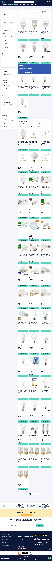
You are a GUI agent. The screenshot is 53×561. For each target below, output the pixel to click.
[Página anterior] (28, 494)
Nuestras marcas (21, 539)
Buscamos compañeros (6, 543)
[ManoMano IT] (21, 548)
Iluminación (5, 8)
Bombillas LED (13, 8)
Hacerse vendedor (5, 542)
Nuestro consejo (21, 534)
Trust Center (37, 558)
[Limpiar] (33, 2)
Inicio (2, 8)
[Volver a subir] (49, 548)
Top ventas (20, 542)
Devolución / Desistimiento (6, 536)
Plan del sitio (12, 558)
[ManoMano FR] (19, 548)
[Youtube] (42, 544)
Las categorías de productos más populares (25, 536)
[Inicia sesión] (47, 2)
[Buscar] (14, 2)
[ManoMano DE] (26, 548)
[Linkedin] (35, 544)
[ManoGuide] (49, 558)
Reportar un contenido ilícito (7, 540)
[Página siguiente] (40, 494)
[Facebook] (37, 544)
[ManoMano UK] (24, 548)
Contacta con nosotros (5, 539)
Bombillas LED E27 (18, 8)
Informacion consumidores (21, 559)
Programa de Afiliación (5, 545)
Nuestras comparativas (22, 537)
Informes (28, 559)
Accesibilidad (33, 559)
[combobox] (46, 12)
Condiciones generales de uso (45, 558)
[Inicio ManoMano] (6, 2)
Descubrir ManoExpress (22, 543)
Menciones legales (19, 558)
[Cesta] (50, 2)
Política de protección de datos (28, 558)
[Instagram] (40, 544)
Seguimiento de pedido (6, 534)
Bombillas (9, 8)
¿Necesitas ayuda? (5, 537)
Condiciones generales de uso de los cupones (9, 547)
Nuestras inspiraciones (22, 540)
